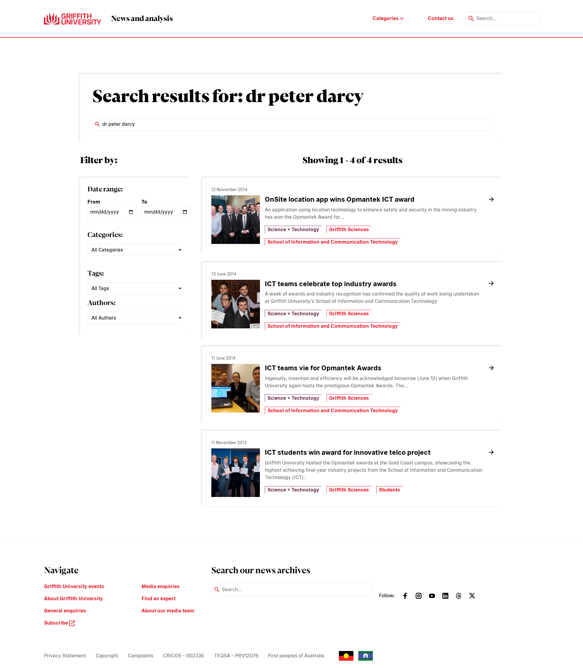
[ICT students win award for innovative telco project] (235, 472)
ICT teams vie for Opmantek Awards (323, 368)
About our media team (167, 611)
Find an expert (158, 598)
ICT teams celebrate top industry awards (331, 284)
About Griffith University (73, 598)
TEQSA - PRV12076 (236, 656)
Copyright (107, 656)
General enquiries (65, 611)
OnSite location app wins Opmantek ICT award (339, 199)
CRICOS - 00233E (183, 656)
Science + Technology (293, 229)
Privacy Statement (65, 656)
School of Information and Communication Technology (333, 242)
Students (389, 490)
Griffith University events (74, 586)
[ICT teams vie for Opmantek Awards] (235, 388)
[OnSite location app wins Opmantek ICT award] (235, 219)
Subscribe (56, 623)
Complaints (140, 656)
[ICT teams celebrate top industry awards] (235, 304)
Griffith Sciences (349, 229)
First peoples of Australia (296, 656)
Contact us (441, 18)
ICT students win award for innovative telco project (348, 452)
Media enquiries (160, 586)
